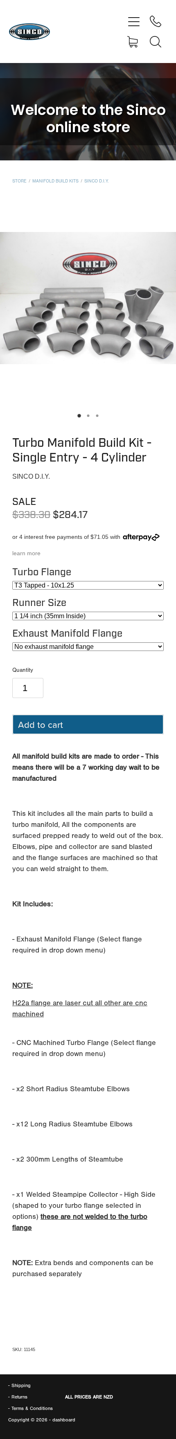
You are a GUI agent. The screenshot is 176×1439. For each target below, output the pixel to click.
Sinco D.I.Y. (96, 181)
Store (19, 181)
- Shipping (19, 1385)
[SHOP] (134, 42)
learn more (26, 553)
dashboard (63, 1420)
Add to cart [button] (40, 724)
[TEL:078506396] (155, 21)
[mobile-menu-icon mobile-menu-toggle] (134, 21)
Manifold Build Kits (55, 181)
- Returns (17, 1397)
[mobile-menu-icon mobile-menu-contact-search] (155, 42)
